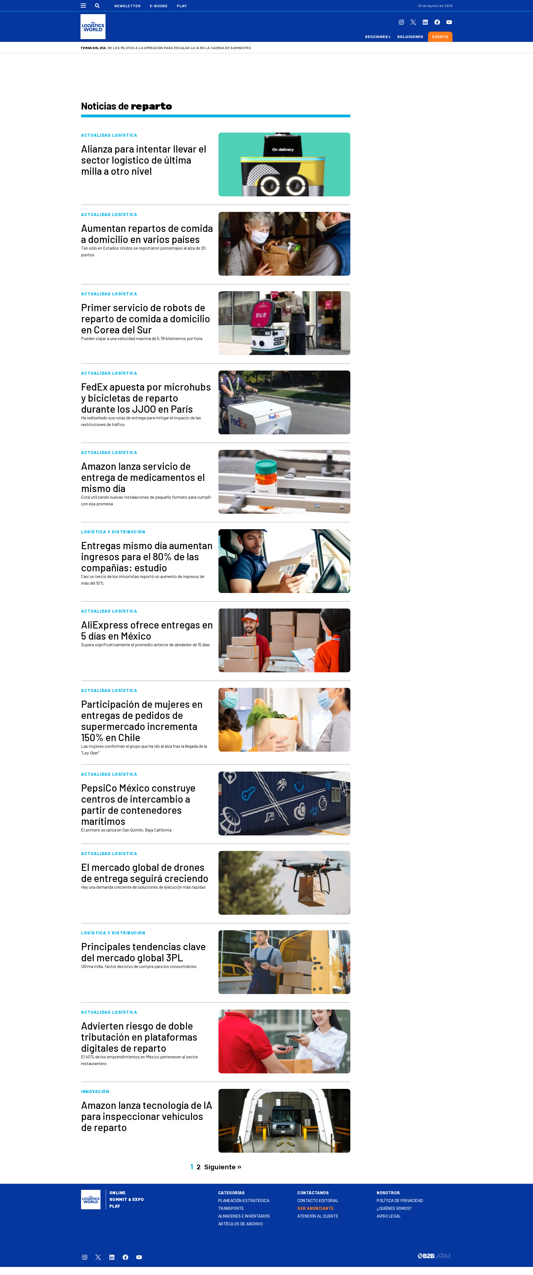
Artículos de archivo (240, 1224)
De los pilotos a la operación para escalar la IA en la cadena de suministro (179, 48)
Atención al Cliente (317, 1216)
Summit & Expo (126, 1199)
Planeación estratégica (243, 1200)
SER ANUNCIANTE (315, 1208)
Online (117, 1193)
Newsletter (127, 6)
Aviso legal (389, 1216)
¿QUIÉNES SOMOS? (394, 1208)
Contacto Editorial (317, 1200)
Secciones (376, 37)
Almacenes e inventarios (244, 1216)
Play (182, 6)
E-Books (159, 6)
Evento (440, 37)
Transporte (231, 1208)
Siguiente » (222, 1167)
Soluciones (410, 37)
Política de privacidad (400, 1200)
